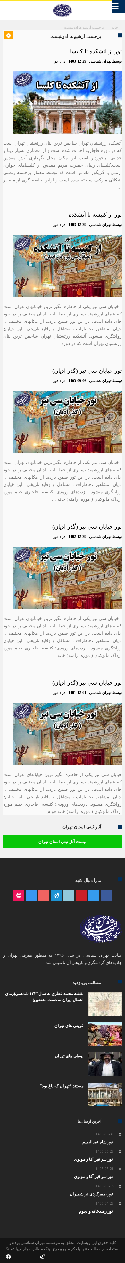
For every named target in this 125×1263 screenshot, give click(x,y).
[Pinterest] (81, 896)
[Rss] (18, 896)
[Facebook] (106, 896)
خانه (115, 27)
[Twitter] (93, 896)
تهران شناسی (100, 61)
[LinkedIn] (68, 896)
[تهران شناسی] (62, 4)
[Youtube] (43, 896)
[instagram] (31, 896)
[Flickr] (56, 896)
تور (55, 61)
